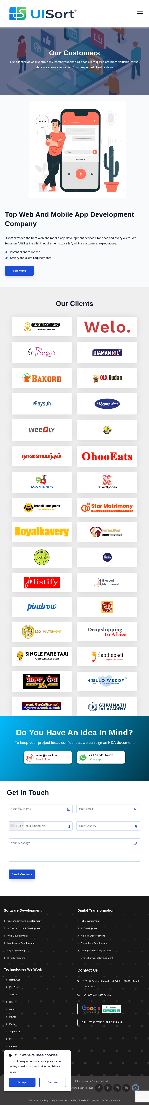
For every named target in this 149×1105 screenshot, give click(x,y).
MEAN (12, 1016)
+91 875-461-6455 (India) (97, 995)
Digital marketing (16, 950)
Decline (53, 1082)
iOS (11, 1002)
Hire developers (16, 957)
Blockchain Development (94, 943)
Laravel (13, 1046)
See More (19, 271)
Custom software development (24, 920)
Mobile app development (21, 943)
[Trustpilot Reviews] (111, 1008)
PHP (11, 1039)
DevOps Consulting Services (96, 950)
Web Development (17, 935)
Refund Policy (77, 1087)
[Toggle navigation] (140, 13)
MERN (12, 1009)
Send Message (22, 874)
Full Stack (14, 987)
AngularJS (14, 1031)
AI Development (89, 928)
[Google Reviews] (91, 1008)
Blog (90, 1087)
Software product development (24, 928)
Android (13, 994)
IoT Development (90, 920)
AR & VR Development (93, 935)
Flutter (12, 1024)
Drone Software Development (97, 957)
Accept (22, 1082)
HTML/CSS (14, 979)
